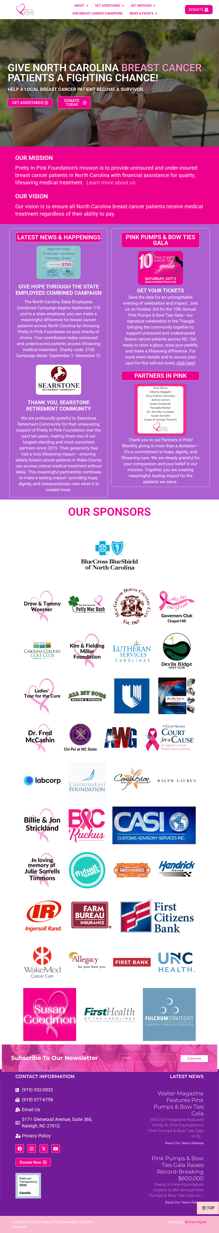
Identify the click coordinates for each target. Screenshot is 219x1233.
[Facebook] (19, 1148)
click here (185, 362)
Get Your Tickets (160, 290)
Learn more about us (110, 182)
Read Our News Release (184, 1143)
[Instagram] (31, 1148)
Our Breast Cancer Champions (97, 13)
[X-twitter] (43, 1148)
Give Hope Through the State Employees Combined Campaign (59, 289)
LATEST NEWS (187, 1079)
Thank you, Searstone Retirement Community (58, 405)
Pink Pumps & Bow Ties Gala (160, 240)
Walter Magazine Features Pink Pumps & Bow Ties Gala (179, 1103)
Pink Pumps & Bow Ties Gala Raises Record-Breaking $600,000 (178, 1168)
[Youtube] (55, 1148)
